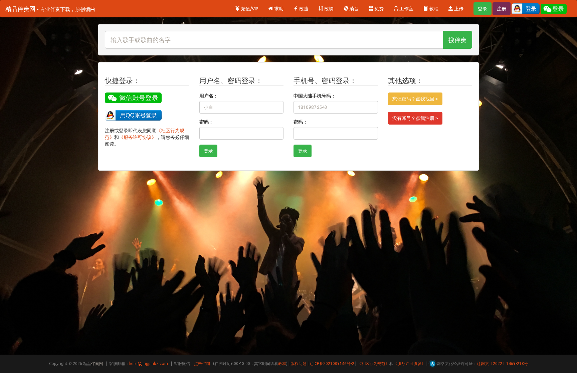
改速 (303, 8)
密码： (206, 122)
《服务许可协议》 (137, 137)
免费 (378, 8)
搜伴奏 (457, 39)
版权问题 (299, 363)
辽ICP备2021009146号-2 (332, 363)
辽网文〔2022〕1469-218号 (502, 363)
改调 (328, 8)
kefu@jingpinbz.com (148, 363)
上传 (458, 8)
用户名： (208, 96)
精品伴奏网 (50, 8)
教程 (433, 8)
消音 (353, 8)
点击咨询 (202, 363)
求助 (278, 8)
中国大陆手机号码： (315, 96)
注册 (501, 8)
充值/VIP (249, 8)
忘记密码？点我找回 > (415, 99)
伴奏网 (97, 363)
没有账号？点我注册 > (415, 118)
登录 (482, 8)
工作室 (405, 8)
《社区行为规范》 (373, 363)
